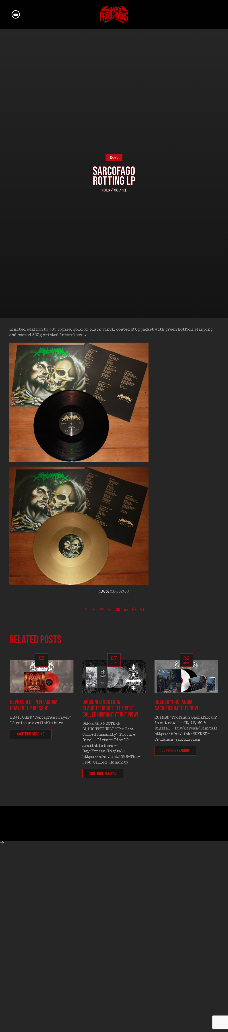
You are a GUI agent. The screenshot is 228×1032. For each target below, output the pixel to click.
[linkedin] (126, 610)
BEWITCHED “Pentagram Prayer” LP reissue (33, 705)
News (114, 158)
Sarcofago (119, 592)
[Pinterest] (110, 610)
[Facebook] (94, 610)
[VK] (102, 610)
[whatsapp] (134, 610)
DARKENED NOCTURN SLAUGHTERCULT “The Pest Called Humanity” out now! (110, 708)
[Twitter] (87, 610)
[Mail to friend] (118, 610)
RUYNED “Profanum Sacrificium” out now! (177, 705)
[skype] (141, 610)
